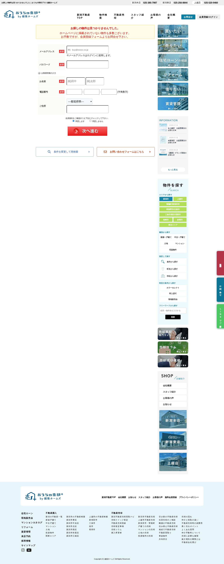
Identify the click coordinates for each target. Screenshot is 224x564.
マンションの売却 (146, 529)
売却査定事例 (117, 526)
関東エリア (51, 536)
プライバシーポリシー (189, 497)
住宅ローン (27, 513)
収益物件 (173, 250)
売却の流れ (187, 517)
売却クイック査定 (119, 520)
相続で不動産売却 (167, 529)
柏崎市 (166, 220)
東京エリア (173, 225)
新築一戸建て (166, 237)
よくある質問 (188, 529)
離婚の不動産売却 (167, 523)
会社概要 (167, 385)
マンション (179, 243)
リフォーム (27, 527)
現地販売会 (173, 299)
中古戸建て (51, 523)
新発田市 (93, 520)
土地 (166, 243)
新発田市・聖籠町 (146, 523)
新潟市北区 (71, 526)
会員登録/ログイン (208, 17)
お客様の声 (168, 398)
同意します (80, 121)
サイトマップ (28, 545)
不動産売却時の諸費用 (192, 523)
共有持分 (163, 539)
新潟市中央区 (72, 523)
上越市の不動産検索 (98, 517)
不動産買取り (165, 533)
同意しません (97, 121)
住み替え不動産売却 (168, 526)
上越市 (180, 199)
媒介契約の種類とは (191, 539)
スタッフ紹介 (169, 392)
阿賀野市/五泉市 (173, 209)
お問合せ (188, 17)
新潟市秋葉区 (72, 533)
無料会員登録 (171, 497)
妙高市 (180, 220)
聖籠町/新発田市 (173, 204)
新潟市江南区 (72, 536)
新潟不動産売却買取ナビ (123, 517)
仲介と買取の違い (190, 520)
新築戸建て (51, 520)
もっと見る (173, 170)
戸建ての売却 (144, 526)
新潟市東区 (71, 520)
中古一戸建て (179, 237)
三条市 (92, 523)
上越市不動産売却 (146, 520)
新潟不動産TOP (109, 497)
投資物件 (50, 533)
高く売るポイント (190, 526)
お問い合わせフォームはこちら (127, 151)
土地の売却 (143, 533)
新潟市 (166, 199)
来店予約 (26, 536)
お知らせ (167, 404)
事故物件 (163, 536)
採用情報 (26, 541)
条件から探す (172, 262)
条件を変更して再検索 (66, 151)
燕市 (91, 526)
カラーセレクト (173, 288)
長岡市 (92, 529)
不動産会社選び (189, 542)
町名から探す (172, 269)
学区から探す (172, 276)
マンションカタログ (32, 522)
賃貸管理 (26, 531)
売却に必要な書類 (190, 536)
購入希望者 (116, 533)
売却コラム (116, 529)
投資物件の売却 (145, 536)
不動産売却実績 (118, 523)
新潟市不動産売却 (146, 517)
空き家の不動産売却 (168, 517)
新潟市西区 (71, 529)
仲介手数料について (191, 533)
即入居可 (173, 293)
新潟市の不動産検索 (75, 517)
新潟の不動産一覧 (54, 517)
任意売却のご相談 (167, 520)
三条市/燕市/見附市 (173, 214)
